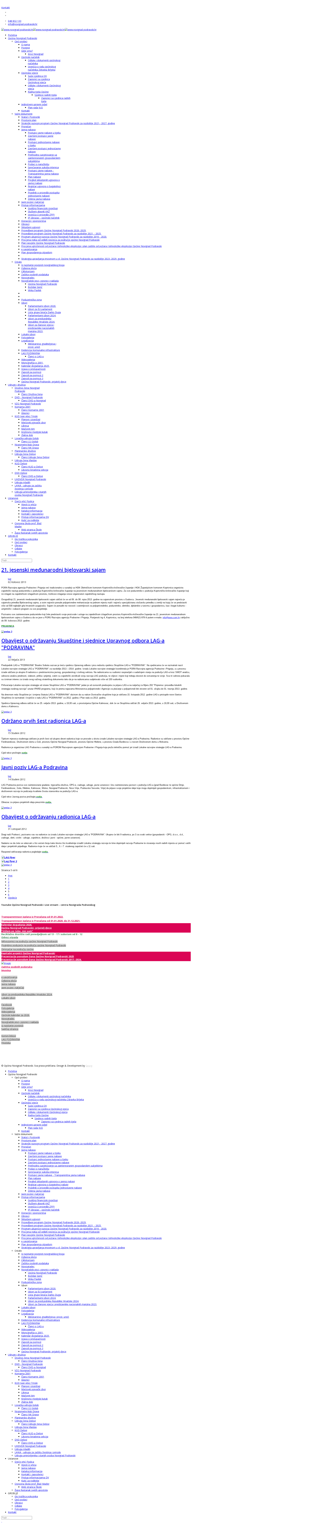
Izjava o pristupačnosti (33, 369)
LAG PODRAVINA (30, 353)
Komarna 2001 (23, 406)
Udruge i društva (17, 384)
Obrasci (25, 224)
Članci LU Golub (29, 441)
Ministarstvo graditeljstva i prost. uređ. (48, 1316)
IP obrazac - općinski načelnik (43, 217)
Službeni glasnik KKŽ (39, 211)
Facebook (6, 1004)
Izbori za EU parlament (40, 309)
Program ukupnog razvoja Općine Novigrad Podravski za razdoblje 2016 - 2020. (64, 236)
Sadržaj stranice (9, 1029)
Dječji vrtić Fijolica (24, 501)
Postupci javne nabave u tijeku (44, 132)
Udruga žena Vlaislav (26, 460)
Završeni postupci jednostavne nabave (48, 1162)
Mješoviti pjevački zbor (33, 422)
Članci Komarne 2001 (32, 410)
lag (9, 578)
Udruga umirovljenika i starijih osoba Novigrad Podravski (30, 493)
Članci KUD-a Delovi (32, 466)
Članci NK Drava (30, 447)
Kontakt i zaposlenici (32, 513)
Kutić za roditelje (30, 520)
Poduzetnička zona (31, 299)
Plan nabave (34, 176)
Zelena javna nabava (39, 198)
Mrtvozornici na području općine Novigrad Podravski (29, 941)
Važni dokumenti (23, 113)
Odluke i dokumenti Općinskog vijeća (47, 1112)
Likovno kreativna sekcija (34, 469)
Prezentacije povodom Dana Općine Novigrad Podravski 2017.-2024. (41, 959)
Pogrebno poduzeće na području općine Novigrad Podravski (33, 945)
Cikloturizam (28, 271)
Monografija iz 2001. (32, 362)
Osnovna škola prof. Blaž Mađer (32, 1483)
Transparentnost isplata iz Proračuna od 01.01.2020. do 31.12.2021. (40, 920)
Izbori (24, 302)
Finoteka (6, 1042)
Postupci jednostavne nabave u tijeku (48, 1159)
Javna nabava (28, 129)
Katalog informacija (31, 510)
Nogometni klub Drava (27, 444)
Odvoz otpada (9, 937)
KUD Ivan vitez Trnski (26, 416)
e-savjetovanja (29, 249)
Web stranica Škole (31, 529)
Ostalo (18, 261)
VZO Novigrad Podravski (28, 403)
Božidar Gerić (35, 287)
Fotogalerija (27, 337)
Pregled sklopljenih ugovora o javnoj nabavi (51, 1181)
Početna (12, 35)
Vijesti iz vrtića (28, 504)
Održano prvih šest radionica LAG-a (43, 720)
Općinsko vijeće (29, 72)
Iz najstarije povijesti (12, 1025)
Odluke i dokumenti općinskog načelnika (49, 1096)
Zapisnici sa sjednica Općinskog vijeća (39, 81)
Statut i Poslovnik (30, 117)
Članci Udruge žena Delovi (35, 457)
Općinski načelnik (30, 57)
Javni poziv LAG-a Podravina (34, 767)
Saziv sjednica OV (37, 76)
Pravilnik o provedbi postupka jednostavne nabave (43, 194)
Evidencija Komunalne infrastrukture (40, 350)
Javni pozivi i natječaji (32, 202)
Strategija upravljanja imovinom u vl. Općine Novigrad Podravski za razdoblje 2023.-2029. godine (73, 258)
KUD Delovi (21, 463)
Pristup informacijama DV (35, 517)
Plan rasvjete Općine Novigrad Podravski (43, 243)
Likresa (25, 425)
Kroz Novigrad (35, 54)
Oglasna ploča (29, 268)
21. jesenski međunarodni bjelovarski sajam (53, 569)
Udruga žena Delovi (25, 454)
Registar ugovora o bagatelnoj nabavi (48, 1184)
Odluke (18, 548)
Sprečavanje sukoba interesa (43, 167)
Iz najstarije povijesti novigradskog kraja (42, 265)
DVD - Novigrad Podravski (29, 397)
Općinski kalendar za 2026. (15, 1015)
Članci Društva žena (32, 394)
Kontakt (5, 7)
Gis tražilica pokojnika (26, 539)
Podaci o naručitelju (38, 164)
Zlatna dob (27, 435)
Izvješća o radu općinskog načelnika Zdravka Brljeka (42, 68)
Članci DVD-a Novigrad (33, 400)
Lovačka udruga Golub (27, 438)
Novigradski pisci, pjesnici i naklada (40, 280)
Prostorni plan (28, 120)
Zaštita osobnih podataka (35, 274)
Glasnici (25, 413)
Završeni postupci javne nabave (45, 1156)
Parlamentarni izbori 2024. (42, 315)
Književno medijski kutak (34, 432)
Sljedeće (12, 897)
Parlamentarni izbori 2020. (42, 306)
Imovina (6, 970)
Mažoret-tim (28, 428)
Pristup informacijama (33, 205)
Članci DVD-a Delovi (32, 476)
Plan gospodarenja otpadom (36, 252)
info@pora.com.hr (171, 617)
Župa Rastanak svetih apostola (31, 532)
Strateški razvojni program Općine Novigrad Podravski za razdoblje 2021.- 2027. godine (68, 123)
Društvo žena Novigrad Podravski (33, 1357)
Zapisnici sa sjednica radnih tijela (58, 1121)
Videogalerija (28, 359)
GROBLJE (13, 536)
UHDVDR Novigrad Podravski (30, 479)
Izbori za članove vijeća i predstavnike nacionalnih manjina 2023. (41, 328)
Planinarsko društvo (25, 450)
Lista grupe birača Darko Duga (44, 312)
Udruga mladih (22, 482)
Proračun (26, 126)
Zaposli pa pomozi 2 (32, 375)
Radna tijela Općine (38, 91)
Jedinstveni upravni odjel (34, 104)
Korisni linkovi (8, 1035)
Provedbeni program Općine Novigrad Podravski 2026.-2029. (53, 230)
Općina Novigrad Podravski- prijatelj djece (43, 381)
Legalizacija (27, 340)
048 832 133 (14, 21)
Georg (89, 1065)
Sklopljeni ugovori (30, 227)
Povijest (25, 47)
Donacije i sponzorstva (33, 220)
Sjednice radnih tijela (46, 94)
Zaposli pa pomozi (31, 372)
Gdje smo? (27, 50)
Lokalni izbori (28, 334)
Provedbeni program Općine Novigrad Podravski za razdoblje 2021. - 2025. (61, 233)
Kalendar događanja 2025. (35, 365)
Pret (10, 875)
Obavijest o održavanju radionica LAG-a (48, 816)
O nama (25, 44)
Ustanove (13, 498)
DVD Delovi (21, 473)
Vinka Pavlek (34, 290)
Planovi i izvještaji (30, 419)
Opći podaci (21, 41)
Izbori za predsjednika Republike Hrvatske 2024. (41, 320)
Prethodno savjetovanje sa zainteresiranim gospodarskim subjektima (44, 158)
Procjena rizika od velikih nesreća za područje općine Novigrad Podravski (60, 239)
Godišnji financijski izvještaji (43, 208)
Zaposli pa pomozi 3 (32, 378)
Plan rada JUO (35, 107)
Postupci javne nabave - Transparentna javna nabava (43, 172)
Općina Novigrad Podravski (22, 38)
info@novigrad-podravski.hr (22, 24)
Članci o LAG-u (36, 356)
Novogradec (28, 277)
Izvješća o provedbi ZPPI (41, 214)
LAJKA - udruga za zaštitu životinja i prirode (28, 487)
